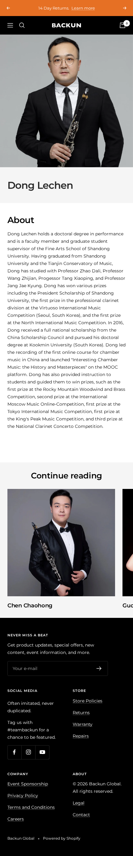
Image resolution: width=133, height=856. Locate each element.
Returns (81, 712)
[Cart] (122, 25)
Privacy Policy (22, 795)
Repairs (81, 736)
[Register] (99, 668)
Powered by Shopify (61, 838)
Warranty (82, 724)
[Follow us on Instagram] (28, 752)
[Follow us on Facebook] (14, 752)
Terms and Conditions (31, 807)
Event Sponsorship (27, 784)
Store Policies (87, 701)
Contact (81, 814)
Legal (78, 803)
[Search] (22, 25)
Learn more (106, 8)
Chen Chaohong (29, 605)
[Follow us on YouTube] (42, 752)
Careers (15, 819)
